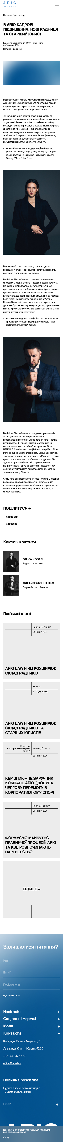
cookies (30, 1130)
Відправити (10, 996)
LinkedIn (11, 524)
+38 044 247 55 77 (14, 1056)
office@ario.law (12, 1063)
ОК (4, 1138)
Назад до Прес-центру (14, 15)
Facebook (12, 517)
